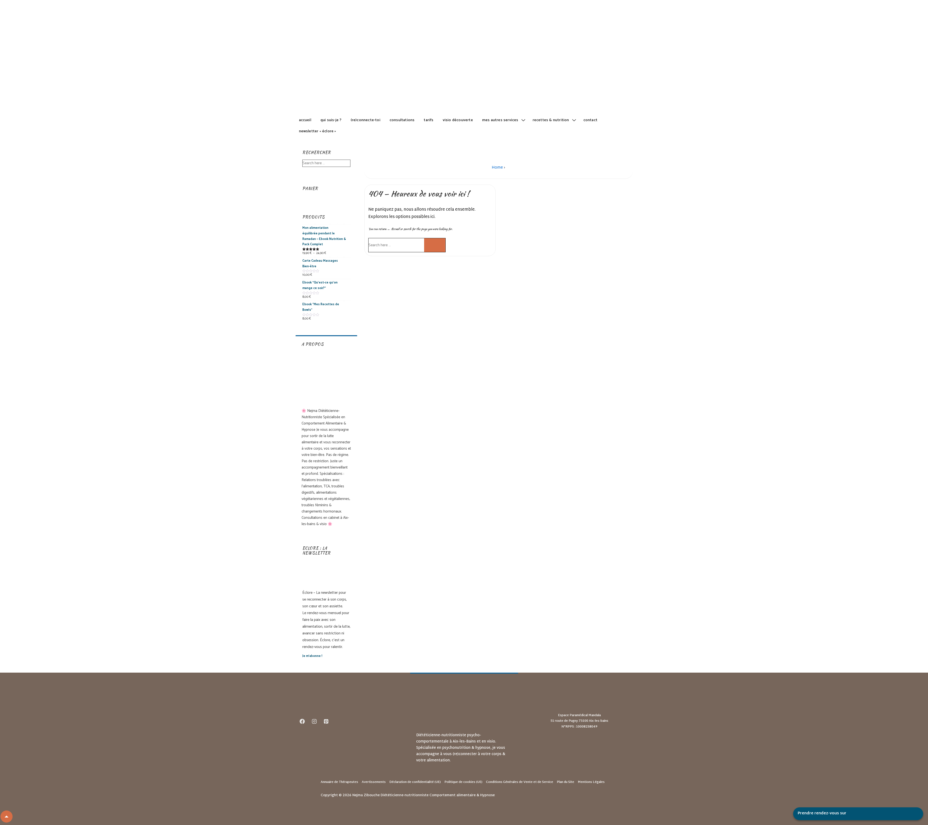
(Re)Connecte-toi (365, 120)
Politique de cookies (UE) (463, 782)
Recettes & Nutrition (551, 120)
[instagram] (314, 721)
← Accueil (393, 229)
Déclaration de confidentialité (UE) (415, 782)
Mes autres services (500, 120)
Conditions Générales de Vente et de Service (519, 782)
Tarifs (428, 120)
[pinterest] (326, 721)
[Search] (434, 245)
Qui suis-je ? (330, 120)
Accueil (305, 120)
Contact (590, 120)
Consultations (402, 120)
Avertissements (374, 782)
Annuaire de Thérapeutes (339, 782)
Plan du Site (565, 782)
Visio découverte (458, 120)
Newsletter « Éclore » (317, 131)
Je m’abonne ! (312, 656)
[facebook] (302, 721)
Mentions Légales (591, 782)
